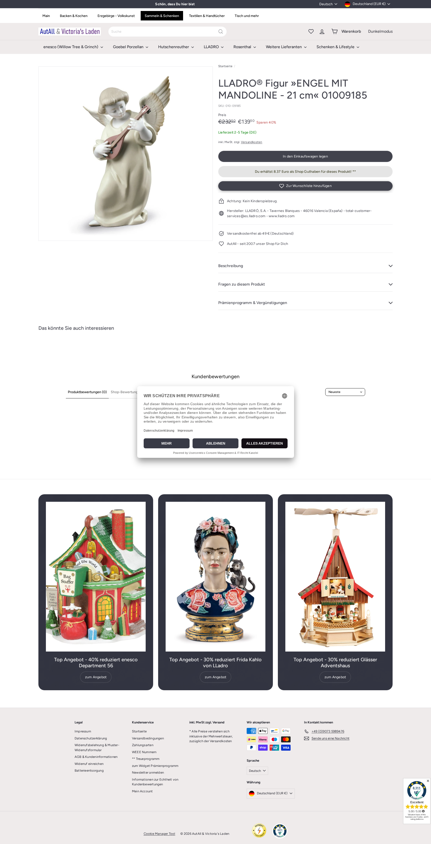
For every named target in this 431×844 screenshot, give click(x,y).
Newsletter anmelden (148, 772)
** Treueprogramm (145, 759)
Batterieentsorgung (89, 770)
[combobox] (167, 31)
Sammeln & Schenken (162, 16)
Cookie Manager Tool (159, 834)
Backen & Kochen (74, 16)
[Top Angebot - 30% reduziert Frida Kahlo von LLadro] (215, 577)
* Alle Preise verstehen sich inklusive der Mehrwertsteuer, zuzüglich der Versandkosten (211, 736)
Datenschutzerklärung (91, 738)
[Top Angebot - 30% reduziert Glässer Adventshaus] (335, 577)
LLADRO (212, 46)
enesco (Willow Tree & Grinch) (71, 46)
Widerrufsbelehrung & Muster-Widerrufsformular (97, 747)
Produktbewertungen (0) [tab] (87, 392)
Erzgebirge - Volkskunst (116, 16)
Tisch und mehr (247, 16)
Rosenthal (242, 46)
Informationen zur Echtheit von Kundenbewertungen (155, 782)
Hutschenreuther (174, 46)
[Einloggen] (322, 31)
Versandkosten (251, 142)
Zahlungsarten (142, 745)
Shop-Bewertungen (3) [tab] (129, 392)
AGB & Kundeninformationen (96, 757)
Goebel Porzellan (128, 46)
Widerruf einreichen (89, 764)
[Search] (221, 31)
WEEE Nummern (144, 752)
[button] (305, 186)
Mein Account (142, 791)
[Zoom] (126, 154)
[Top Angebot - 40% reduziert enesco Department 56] (96, 577)
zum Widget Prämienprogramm (155, 766)
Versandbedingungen (148, 738)
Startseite (225, 66)
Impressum (83, 731)
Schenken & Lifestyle (336, 46)
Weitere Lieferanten (284, 46)
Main (46, 16)
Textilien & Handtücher (207, 16)
